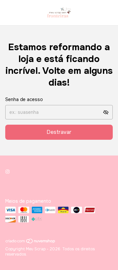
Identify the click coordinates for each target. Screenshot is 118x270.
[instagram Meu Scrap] (7, 172)
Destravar (59, 132)
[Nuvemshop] (30, 242)
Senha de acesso (24, 99)
